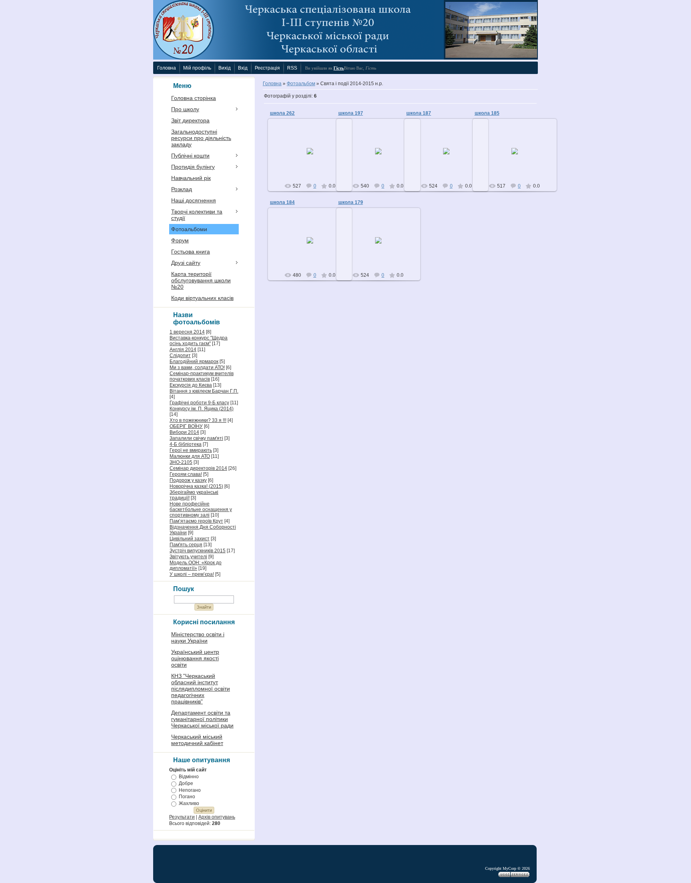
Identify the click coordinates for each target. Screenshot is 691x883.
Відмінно (189, 776)
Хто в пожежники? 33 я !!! (198, 420)
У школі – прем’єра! (192, 574)
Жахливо (189, 803)
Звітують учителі (188, 556)
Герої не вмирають (191, 450)
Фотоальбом (301, 83)
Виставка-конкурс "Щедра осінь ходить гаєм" (199, 340)
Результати (182, 817)
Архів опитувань (216, 817)
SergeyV (313, 157)
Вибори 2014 (184, 432)
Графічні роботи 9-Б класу (199, 403)
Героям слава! (186, 474)
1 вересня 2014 (187, 332)
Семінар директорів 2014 (198, 468)
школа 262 (282, 113)
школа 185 (487, 113)
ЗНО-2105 (181, 462)
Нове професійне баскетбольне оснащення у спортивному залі (201, 509)
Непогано (190, 790)
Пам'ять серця (186, 544)
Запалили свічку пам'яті (196, 438)
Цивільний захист (190, 538)
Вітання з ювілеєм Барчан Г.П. (204, 391)
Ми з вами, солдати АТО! (197, 367)
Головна (272, 83)
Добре (186, 783)
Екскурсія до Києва (191, 385)
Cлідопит (180, 355)
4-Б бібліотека (186, 444)
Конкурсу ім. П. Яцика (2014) (202, 409)
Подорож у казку (188, 480)
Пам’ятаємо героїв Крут (196, 521)
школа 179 (350, 202)
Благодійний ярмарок (194, 361)
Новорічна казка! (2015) (196, 486)
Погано (187, 796)
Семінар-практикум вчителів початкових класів (202, 376)
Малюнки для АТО (190, 456)
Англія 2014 (183, 349)
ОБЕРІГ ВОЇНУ (186, 426)
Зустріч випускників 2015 (198, 550)
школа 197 (350, 113)
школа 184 (282, 202)
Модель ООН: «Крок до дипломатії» (196, 565)
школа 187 (418, 113)
